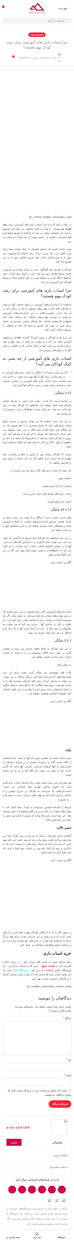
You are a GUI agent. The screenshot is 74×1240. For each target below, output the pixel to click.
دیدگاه (67, 1018)
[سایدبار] (69, 376)
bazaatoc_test (48, 57)
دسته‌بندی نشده (37, 34)
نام (68, 1059)
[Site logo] (37, 7)
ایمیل (67, 1075)
